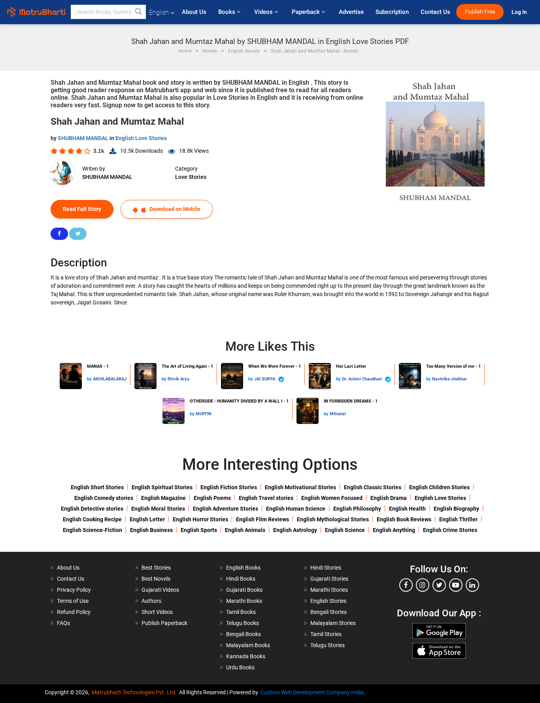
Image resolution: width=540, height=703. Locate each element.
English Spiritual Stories (162, 487)
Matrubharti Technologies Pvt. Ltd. (135, 692)
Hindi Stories (325, 567)
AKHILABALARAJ (110, 379)
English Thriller (458, 519)
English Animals (245, 530)
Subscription (392, 12)
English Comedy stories (103, 498)
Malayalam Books (248, 645)
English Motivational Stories (300, 487)
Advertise (351, 12)
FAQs (63, 623)
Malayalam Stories (333, 623)
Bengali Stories (328, 612)
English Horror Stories (200, 519)
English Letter (147, 519)
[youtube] (456, 585)
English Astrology (295, 530)
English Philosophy (357, 508)
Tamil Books (241, 612)
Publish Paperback (164, 623)
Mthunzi (338, 413)
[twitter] (439, 585)
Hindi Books (240, 579)
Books (227, 12)
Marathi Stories (329, 590)
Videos (264, 12)
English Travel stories (266, 498)
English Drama (388, 498)
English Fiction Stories (228, 487)
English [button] (159, 12)
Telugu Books (242, 623)
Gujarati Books (244, 590)
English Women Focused (332, 498)
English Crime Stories (450, 530)
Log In (520, 12)
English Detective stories (92, 508)
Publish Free (480, 12)
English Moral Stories (158, 508)
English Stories (328, 601)
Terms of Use (73, 601)
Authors (151, 601)
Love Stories (190, 177)
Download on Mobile (174, 209)
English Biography (456, 508)
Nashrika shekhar (449, 379)
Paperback (306, 12)
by (90, 379)
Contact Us (435, 12)
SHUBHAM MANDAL (84, 138)
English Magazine (163, 498)
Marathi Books (244, 601)
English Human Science (295, 508)
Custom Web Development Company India (312, 692)
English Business (151, 530)
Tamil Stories (326, 634)
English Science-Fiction (92, 530)
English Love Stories (141, 138)
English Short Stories (97, 487)
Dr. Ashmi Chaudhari (362, 379)
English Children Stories (439, 487)
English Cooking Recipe (92, 519)
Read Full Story (82, 209)
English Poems (212, 498)
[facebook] (406, 585)
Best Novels (156, 579)
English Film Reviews (262, 519)
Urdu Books (240, 667)
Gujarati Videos (160, 590)
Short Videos (157, 612)
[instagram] (422, 585)
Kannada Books (245, 656)
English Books (243, 567)
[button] (139, 12)
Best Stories (156, 567)
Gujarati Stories (329, 579)
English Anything (394, 530)
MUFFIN (203, 413)
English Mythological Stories (333, 519)
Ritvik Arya (178, 379)
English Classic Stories (372, 487)
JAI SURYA (265, 379)
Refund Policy (74, 612)
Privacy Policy (74, 590)
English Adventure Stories (225, 508)
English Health (407, 508)
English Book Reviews (404, 519)
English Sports (199, 530)
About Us (194, 12)
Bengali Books (243, 634)
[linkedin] (472, 585)
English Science (345, 530)
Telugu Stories (327, 645)
